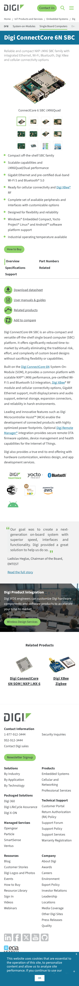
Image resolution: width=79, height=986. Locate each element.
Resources (11, 856)
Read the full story (20, 572)
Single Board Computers (53, 26)
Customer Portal (53, 806)
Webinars (10, 908)
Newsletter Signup (20, 757)
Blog (7, 861)
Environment (51, 879)
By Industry (12, 774)
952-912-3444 (13, 740)
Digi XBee (58, 382)
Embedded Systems (57, 19)
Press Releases (52, 920)
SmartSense (12, 840)
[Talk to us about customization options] (57, 145)
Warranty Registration (57, 840)
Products (48, 768)
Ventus (9, 846)
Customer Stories (16, 867)
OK (39, 978)
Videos (8, 902)
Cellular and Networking (50, 782)
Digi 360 (9, 801)
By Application (14, 779)
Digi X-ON (10, 813)
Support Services (53, 834)
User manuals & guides (30, 300)
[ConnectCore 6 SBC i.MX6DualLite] (45, 133)
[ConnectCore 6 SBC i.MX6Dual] (45, 121)
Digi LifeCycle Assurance (20, 807)
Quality (47, 926)
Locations (48, 902)
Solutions (11, 768)
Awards (47, 867)
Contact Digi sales (16, 746)
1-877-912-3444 (15, 734)
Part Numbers (49, 261)
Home (7, 19)
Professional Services (56, 790)
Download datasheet (28, 290)
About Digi (49, 861)
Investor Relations (54, 890)
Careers (47, 873)
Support (11, 274)
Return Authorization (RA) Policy (56, 814)
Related (44, 268)
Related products (26, 310)
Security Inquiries (54, 734)
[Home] (14, 8)
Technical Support (55, 800)
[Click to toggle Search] (62, 8)
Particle (9, 834)
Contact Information (19, 729)
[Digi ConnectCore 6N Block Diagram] (45, 145)
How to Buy (14, 249)
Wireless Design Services (22, 622)
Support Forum (52, 823)
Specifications (15, 268)
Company (49, 856)
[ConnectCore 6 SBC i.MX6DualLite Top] (57, 133)
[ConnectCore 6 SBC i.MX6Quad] (21, 121)
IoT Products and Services (29, 19)
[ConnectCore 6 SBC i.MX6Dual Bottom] (33, 133)
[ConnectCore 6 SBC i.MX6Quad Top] (33, 121)
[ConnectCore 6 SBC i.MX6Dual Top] (57, 121)
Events (8, 879)
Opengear (11, 828)
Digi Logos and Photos (19, 873)
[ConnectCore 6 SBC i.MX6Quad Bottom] (21, 133)
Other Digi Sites (52, 914)
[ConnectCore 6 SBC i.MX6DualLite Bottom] (21, 145)
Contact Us (47, 8)
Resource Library (15, 890)
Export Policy (51, 884)
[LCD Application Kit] (33, 145)
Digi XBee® (63, 187)
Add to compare (25, 320)
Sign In (9, 896)
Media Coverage (53, 908)
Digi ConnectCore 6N (35, 367)
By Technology (14, 785)
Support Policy (52, 828)
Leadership (49, 896)
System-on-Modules (24, 26)
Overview (12, 261)
